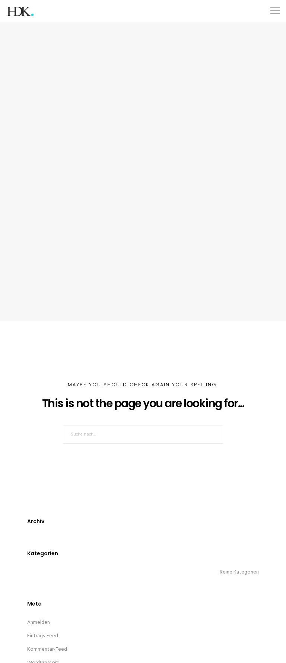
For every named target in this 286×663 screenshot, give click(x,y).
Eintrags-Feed (42, 636)
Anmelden (38, 622)
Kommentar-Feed (47, 649)
